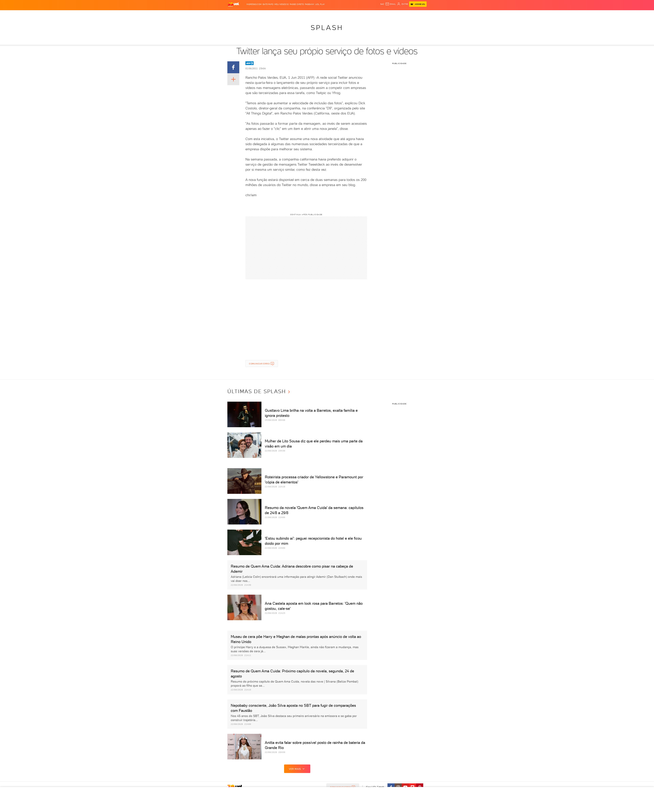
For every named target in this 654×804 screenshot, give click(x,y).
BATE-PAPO (268, 4)
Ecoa (363, 13)
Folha (307, 13)
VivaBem (349, 13)
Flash (242, 13)
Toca (403, 13)
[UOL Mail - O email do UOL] (390, 4)
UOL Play (320, 4)
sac (382, 4)
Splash (327, 13)
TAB (390, 13)
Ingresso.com (254, 4)
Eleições (252, 13)
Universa (338, 13)
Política (274, 13)
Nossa (384, 13)
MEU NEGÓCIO (281, 4)
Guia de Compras (418, 13)
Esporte (316, 13)
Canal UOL (373, 13)
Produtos (231, 13)
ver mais (295, 769)
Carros (285, 13)
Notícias (263, 13)
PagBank (309, 4)
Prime (396, 13)
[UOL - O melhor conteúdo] (233, 4)
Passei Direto (297, 4)
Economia (296, 13)
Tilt (357, 13)
